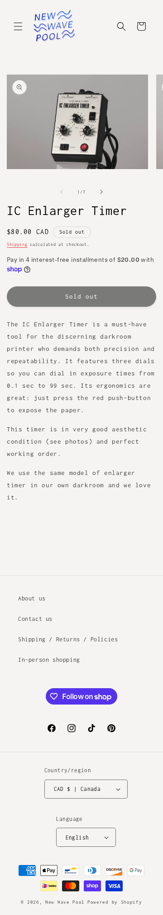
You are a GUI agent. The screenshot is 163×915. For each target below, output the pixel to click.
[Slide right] (101, 192)
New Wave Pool (65, 902)
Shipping (17, 244)
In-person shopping (49, 659)
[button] (18, 26)
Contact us (35, 618)
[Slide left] (62, 192)
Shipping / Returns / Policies (68, 639)
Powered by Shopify (114, 902)
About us (32, 598)
